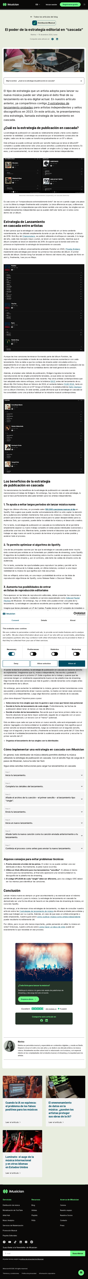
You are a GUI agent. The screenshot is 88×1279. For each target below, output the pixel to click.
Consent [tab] (15, 620)
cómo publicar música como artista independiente (58, 917)
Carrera (63, 1205)
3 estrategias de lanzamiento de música (36, 911)
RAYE (53, 381)
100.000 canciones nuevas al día (60, 509)
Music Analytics (8, 1220)
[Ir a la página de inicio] (11, 4)
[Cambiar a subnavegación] (84, 5)
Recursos (36, 1199)
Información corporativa (47, 1273)
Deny (16, 663)
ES (37, 4)
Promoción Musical (10, 1230)
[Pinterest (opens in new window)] (31, 1242)
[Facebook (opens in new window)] (4, 1242)
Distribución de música (11, 1205)
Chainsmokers (29, 236)
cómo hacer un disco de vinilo (52, 927)
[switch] (33, 654)
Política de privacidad (29, 1273)
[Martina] (9, 1048)
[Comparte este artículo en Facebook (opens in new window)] (52, 39)
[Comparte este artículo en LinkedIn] (46, 1020)
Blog (33, 1205)
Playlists (34, 1215)
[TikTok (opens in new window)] (15, 1242)
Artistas (34, 1210)
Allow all (72, 663)
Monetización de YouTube (13, 1210)
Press (62, 1225)
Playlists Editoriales (10, 1236)
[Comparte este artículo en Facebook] (41, 1020)
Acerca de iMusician (69, 1199)
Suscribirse (78, 1253)
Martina (33, 35)
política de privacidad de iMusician (32, 1259)
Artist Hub (6, 1215)
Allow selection (44, 663)
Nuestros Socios (66, 1215)
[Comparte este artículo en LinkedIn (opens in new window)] (57, 39)
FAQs (33, 1220)
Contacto (63, 1220)
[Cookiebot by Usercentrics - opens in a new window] (75, 613)
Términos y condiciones (11, 1273)
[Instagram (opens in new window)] (26, 1242)
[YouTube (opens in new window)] (9, 1242)
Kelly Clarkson (75, 387)
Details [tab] (44, 620)
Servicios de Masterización (13, 1225)
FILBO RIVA (69, 384)
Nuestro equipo (66, 1210)
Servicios (7, 1199)
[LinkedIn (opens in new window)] (20, 1242)
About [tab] (72, 620)
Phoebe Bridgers (73, 249)
